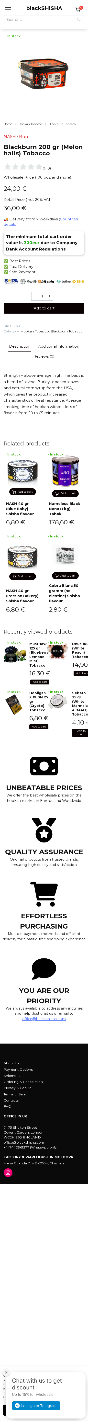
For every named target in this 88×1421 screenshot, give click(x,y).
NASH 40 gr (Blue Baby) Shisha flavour (20, 508)
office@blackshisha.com (44, 1019)
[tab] (19, 346)
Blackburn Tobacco (62, 124)
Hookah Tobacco (30, 124)
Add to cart (44, 308)
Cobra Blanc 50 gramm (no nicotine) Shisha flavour (64, 593)
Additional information (58, 346)
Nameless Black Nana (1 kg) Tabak (64, 508)
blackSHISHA (44, 8)
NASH (10, 136)
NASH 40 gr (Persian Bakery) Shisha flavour (22, 595)
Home (8, 124)
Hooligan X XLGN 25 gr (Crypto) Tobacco (38, 701)
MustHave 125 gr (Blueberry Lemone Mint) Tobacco (39, 654)
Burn (24, 136)
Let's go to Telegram (38, 1405)
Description (20, 346)
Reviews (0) (44, 356)
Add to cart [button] (25, 491)
